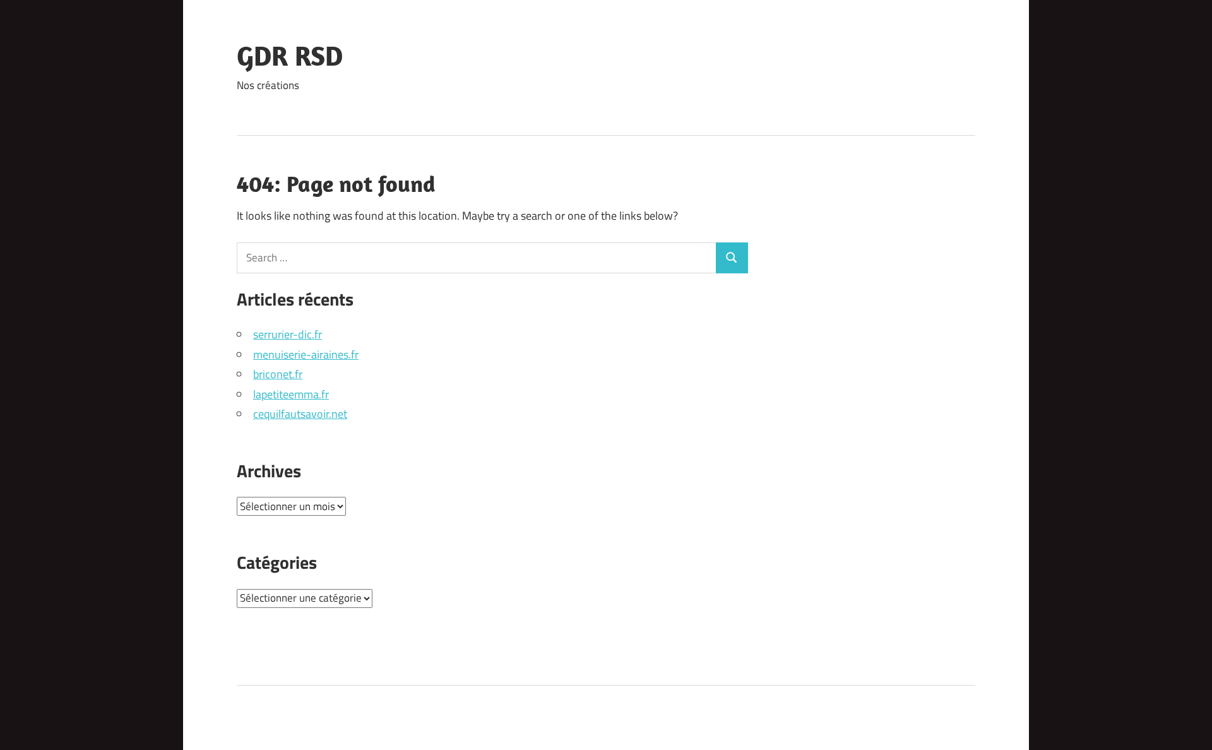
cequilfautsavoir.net (300, 413)
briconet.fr (277, 374)
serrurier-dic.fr (287, 334)
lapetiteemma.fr (291, 394)
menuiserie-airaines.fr (306, 354)
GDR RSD (290, 56)
